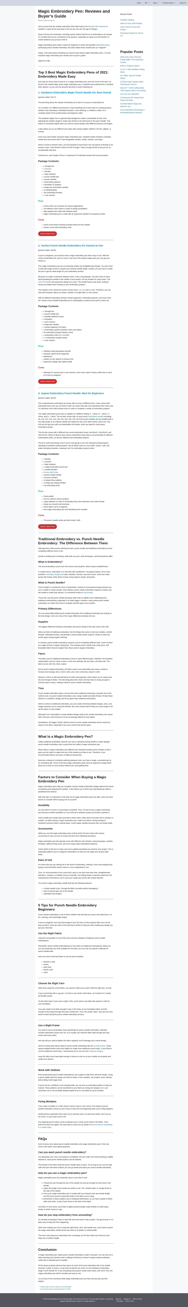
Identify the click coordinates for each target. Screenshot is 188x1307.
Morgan (100, 1051)
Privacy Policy (137, 1299)
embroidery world (102, 45)
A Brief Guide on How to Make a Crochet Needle (55, 1287)
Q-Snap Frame (99, 1046)
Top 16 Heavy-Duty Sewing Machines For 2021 (55, 1289)
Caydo (91, 1051)
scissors (48, 169)
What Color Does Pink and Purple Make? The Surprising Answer (131, 59)
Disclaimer (120, 1301)
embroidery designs (53, 574)
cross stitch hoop (51, 472)
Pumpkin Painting (127, 20)
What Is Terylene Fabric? (130, 66)
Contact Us (127, 1299)
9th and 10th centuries (97, 26)
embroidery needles (96, 416)
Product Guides (168, 3)
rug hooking (88, 593)
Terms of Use (129, 1301)
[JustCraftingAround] (7, 3)
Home (139, 3)
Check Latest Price (47, 234)
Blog (155, 3)
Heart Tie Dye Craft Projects (131, 23)
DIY (146, 3)
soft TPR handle (44, 282)
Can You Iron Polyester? (129, 94)
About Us (183, 3)
